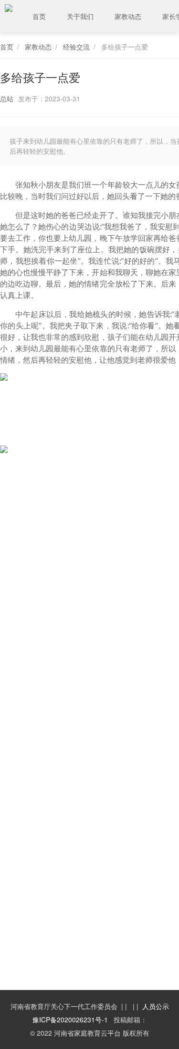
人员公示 (155, 1006)
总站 (6, 98)
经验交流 (76, 46)
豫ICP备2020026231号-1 (70, 1019)
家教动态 (128, 16)
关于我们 (80, 16)
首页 (39, 16)
